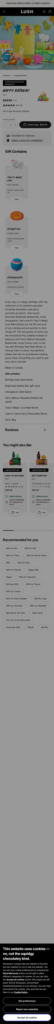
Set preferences (27, 1000)
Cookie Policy (21, 992)
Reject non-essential (27, 1009)
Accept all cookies (27, 1017)
